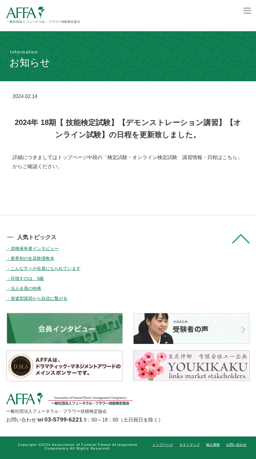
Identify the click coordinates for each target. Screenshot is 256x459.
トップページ (162, 445)
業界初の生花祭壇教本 (32, 258)
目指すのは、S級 (27, 278)
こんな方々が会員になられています (46, 268)
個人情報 (213, 445)
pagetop (241, 239)
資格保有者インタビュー (35, 248)
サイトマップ (189, 445)
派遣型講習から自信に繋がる (39, 298)
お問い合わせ (236, 445)
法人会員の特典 (26, 288)
